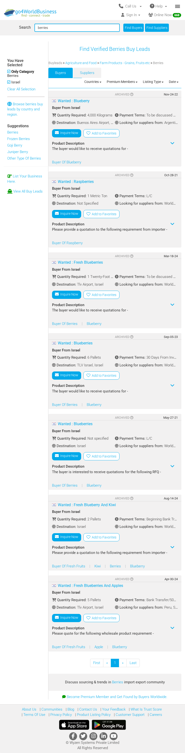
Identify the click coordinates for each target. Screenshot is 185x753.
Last (133, 663)
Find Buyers (133, 28)
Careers (155, 715)
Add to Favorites (103, 133)
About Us (29, 709)
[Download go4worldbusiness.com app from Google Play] (109, 725)
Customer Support (130, 715)
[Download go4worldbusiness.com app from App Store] (74, 725)
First (96, 663)
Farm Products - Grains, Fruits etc (125, 63)
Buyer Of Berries (65, 324)
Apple (99, 647)
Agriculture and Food (81, 63)
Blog (70, 709)
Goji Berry (14, 145)
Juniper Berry (17, 152)
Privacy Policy (60, 715)
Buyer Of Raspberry (67, 243)
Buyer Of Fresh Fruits (69, 566)
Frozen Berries (18, 139)
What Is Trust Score (146, 709)
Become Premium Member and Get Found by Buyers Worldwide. (117, 697)
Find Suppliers (156, 28)
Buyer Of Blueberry (66, 162)
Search (25, 27)
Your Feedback (113, 709)
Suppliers (87, 73)
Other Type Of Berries (24, 158)
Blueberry (94, 324)
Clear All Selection (21, 89)
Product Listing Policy (93, 715)
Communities (51, 709)
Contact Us (87, 709)
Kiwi (98, 566)
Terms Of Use (33, 715)
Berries (12, 132)
